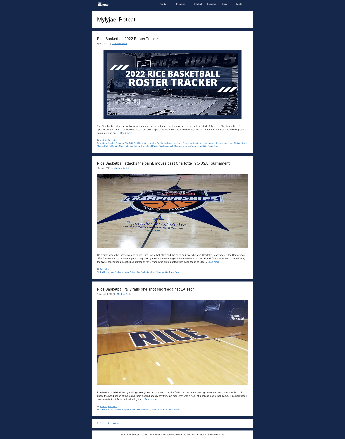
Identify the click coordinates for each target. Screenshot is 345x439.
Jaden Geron (196, 143)
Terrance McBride (199, 146)
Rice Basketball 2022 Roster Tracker (128, 38)
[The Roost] (103, 4)
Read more (126, 133)
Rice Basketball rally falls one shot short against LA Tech (146, 289)
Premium (180, 4)
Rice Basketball (166, 146)
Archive (103, 140)
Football (164, 4)
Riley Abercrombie (182, 146)
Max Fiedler (235, 143)
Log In (239, 4)
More (224, 4)
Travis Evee (213, 146)
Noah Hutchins (126, 146)
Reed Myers (152, 146)
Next (115, 423)
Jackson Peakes (181, 143)
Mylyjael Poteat (111, 146)
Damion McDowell (165, 143)
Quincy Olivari (140, 146)
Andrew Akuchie (107, 143)
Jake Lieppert (209, 143)
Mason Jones (222, 143)
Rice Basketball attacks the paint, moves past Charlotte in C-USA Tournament (163, 163)
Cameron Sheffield (124, 143)
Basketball (212, 4)
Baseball (198, 4)
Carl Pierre (138, 143)
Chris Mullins (150, 143)
